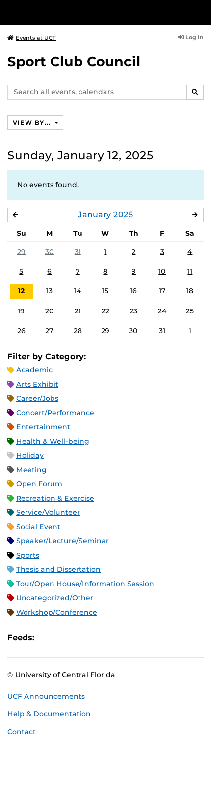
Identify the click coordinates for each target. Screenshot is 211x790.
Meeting (31, 469)
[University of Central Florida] (74, 12)
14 (77, 290)
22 (105, 311)
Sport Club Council (74, 62)
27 (49, 330)
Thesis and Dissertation (58, 569)
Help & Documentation (49, 713)
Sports (27, 555)
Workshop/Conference (56, 612)
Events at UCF (36, 37)
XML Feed (97, 637)
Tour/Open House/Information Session (85, 583)
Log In (194, 37)
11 (189, 271)
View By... (33, 122)
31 (78, 251)
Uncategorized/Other (54, 597)
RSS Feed (80, 637)
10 (162, 271)
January (94, 214)
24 (162, 311)
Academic (34, 370)
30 (49, 251)
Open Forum (39, 484)
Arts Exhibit (37, 384)
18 (189, 290)
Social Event (38, 526)
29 (21, 251)
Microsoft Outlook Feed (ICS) (63, 637)
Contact (21, 731)
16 (133, 290)
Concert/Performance (55, 412)
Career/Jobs (37, 398)
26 (21, 330)
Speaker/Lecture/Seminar (62, 540)
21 (78, 311)
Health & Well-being (52, 441)
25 (190, 311)
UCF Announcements (46, 696)
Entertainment (43, 427)
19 (21, 311)
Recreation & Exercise (55, 498)
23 (133, 311)
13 (49, 290)
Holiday (30, 455)
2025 (123, 214)
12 (21, 290)
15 (105, 290)
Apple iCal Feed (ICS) (47, 637)
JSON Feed (114, 637)
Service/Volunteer (48, 512)
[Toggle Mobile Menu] (201, 11)
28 (78, 330)
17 (162, 290)
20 (49, 311)
